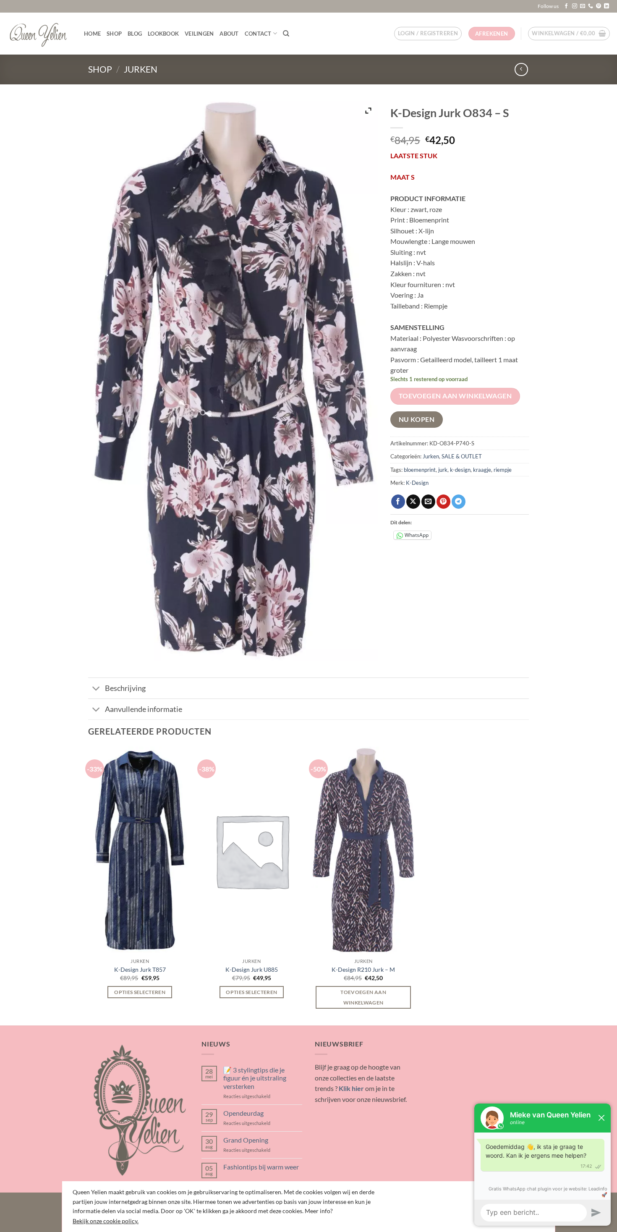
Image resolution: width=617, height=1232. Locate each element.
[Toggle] (96, 689)
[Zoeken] (286, 34)
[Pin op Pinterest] (443, 501)
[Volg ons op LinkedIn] (606, 6)
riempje (503, 469)
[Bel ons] (590, 6)
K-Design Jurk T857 (140, 969)
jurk (442, 469)
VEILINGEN (199, 33)
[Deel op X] (413, 501)
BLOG (135, 33)
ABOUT (229, 33)
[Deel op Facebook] (398, 501)
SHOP (114, 33)
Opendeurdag (243, 1113)
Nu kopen (417, 419)
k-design (460, 469)
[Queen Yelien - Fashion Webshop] (38, 33)
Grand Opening (245, 1140)
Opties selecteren (139, 992)
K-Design (417, 482)
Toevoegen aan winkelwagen (455, 396)
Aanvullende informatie (143, 709)
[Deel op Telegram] (458, 501)
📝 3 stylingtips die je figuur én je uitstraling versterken (254, 1078)
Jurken (140, 69)
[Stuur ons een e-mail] (582, 6)
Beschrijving (125, 688)
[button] (428, 33)
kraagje (482, 469)
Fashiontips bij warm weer (261, 1167)
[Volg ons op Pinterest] (598, 6)
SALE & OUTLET (462, 456)
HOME (92, 33)
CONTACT (258, 33)
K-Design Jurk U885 (251, 969)
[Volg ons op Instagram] (574, 6)
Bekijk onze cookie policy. (106, 1220)
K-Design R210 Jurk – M (363, 969)
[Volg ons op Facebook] (566, 6)
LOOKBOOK (163, 33)
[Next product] (521, 69)
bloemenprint (420, 469)
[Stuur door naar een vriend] (428, 501)
